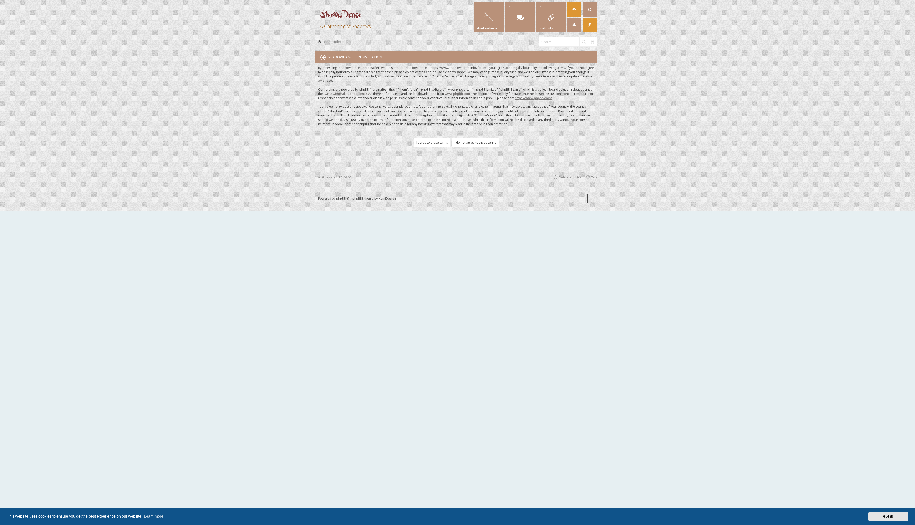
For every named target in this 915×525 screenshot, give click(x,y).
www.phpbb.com (457, 93)
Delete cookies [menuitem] (570, 177)
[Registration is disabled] (574, 9)
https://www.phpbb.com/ (533, 98)
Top (594, 177)
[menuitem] (590, 9)
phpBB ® (342, 198)
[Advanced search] (592, 41)
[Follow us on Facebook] (592, 198)
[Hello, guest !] (574, 25)
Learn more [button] (153, 516)
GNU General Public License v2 (348, 93)
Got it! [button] (888, 516)
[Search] (584, 41)
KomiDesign (387, 198)
